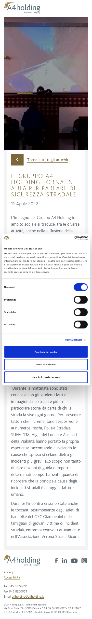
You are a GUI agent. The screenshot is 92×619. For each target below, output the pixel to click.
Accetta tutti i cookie (46, 352)
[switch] (81, 300)
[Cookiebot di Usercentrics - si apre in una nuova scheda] (66, 238)
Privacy (8, 572)
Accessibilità (12, 577)
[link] (56, 560)
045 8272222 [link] (18, 586)
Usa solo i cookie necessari (46, 377)
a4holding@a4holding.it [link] (28, 597)
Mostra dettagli (73, 340)
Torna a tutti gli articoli (47, 160)
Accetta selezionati (46, 364)
